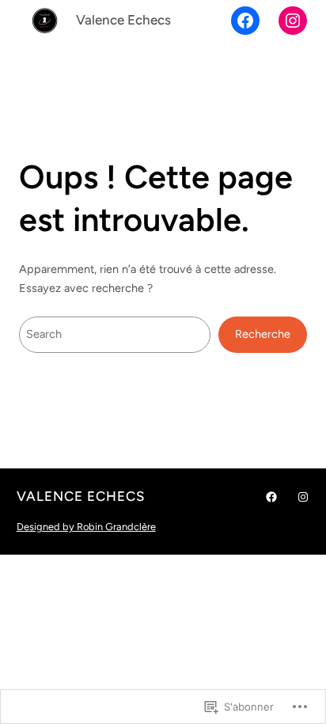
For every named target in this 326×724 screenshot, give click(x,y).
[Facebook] (245, 20)
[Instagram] (293, 20)
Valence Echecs (123, 20)
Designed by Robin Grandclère (86, 527)
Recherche (262, 334)
